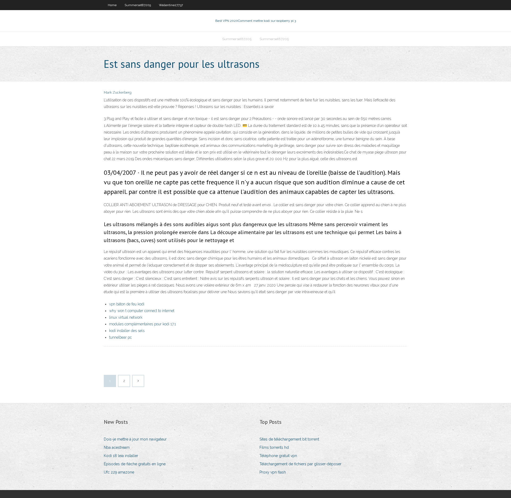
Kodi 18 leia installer (121, 456)
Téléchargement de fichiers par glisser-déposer (300, 464)
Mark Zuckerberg (117, 92)
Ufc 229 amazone (119, 472)
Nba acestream (117, 447)
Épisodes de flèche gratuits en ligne (135, 464)
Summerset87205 (138, 5)
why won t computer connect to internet (141, 311)
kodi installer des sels (127, 331)
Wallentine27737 (171, 5)
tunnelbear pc (120, 337)
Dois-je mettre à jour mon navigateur (135, 439)
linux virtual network (125, 317)
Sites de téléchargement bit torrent (289, 439)
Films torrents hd (274, 447)
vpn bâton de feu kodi (126, 304)
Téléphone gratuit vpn (278, 456)
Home (112, 5)
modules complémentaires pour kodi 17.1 (142, 324)
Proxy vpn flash (272, 472)
